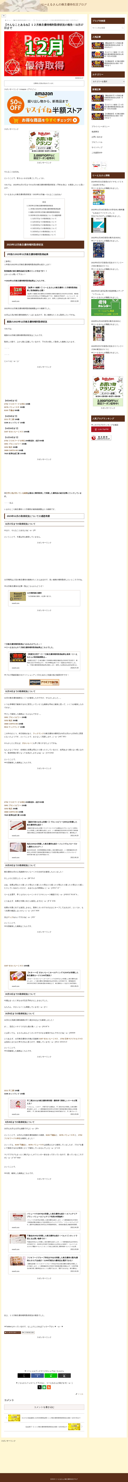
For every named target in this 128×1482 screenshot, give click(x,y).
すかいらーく (27, 743)
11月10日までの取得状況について (44, 222)
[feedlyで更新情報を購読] (44, 1387)
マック (10, 917)
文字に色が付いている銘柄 (17, 493)
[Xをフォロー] (40, 1387)
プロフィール (97, 142)
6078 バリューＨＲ (12, 407)
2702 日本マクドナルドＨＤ (71, 1039)
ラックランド (38, 733)
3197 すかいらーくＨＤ (14, 432)
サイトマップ (97, 147)
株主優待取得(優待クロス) (13, 1332)
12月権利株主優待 (29, 1332)
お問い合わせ (97, 137)
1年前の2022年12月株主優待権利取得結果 (45, 209)
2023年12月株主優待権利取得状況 (40, 206)
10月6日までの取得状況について (44, 231)
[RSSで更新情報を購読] (49, 1387)
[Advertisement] (44, 383)
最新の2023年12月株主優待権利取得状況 (45, 212)
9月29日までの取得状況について (44, 235)
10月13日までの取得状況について (44, 228)
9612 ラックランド (12, 727)
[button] (64, 1375)
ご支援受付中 (97, 153)
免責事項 (95, 132)
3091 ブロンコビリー (12, 444)
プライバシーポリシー (101, 127)
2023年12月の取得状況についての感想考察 (45, 215)
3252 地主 (8, 447)
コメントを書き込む (44, 1407)
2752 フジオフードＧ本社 (14, 404)
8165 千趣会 (9, 410)
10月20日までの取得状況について (44, 225)
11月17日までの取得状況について (44, 218)
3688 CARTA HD (11, 450)
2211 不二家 (9, 419)
